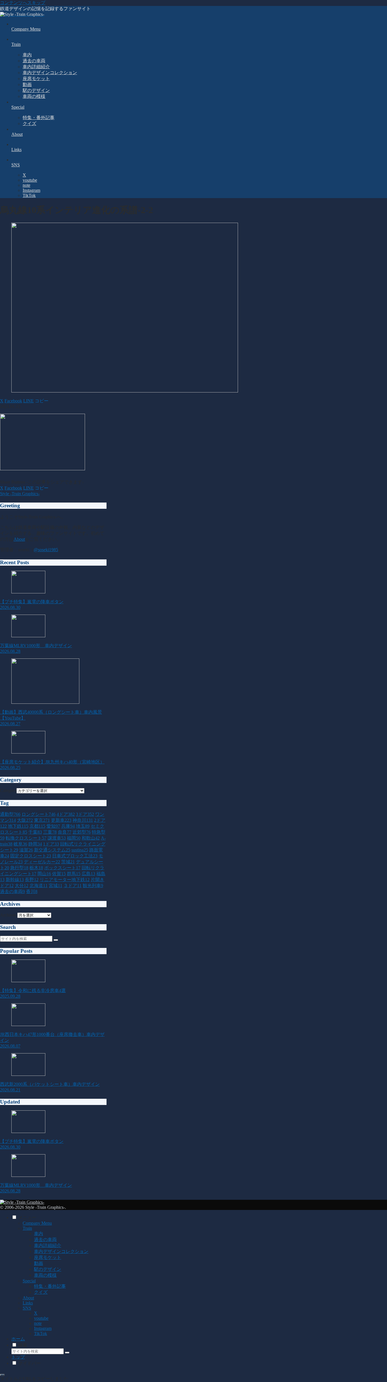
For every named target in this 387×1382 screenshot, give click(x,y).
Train (27, 1228)
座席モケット (47, 1257)
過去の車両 (45, 1239)
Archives (8, 915)
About (19, 539)
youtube (41, 1318)
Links (28, 1303)
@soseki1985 (46, 549)
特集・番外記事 (50, 1286)
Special (29, 1280)
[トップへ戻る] (2, 1375)
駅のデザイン (47, 1269)
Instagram (43, 1328)
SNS (27, 1308)
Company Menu (37, 1223)
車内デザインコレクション (61, 1251)
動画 (38, 1263)
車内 (38, 1233)
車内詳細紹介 (47, 1245)
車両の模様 (45, 1275)
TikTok (40, 1333)
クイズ (41, 1292)
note (38, 1323)
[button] (41, 400)
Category (8, 790)
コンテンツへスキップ (22, 2)
